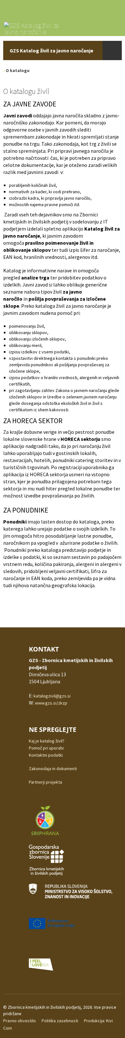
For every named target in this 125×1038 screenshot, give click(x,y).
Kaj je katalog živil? (46, 741)
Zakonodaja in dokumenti (53, 768)
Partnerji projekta (45, 782)
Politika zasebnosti (60, 1021)
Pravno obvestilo (19, 1021)
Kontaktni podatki (46, 755)
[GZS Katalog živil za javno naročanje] (36, 27)
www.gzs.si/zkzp (51, 703)
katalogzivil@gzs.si (52, 696)
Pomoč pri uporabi (46, 748)
